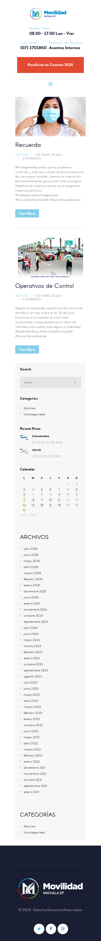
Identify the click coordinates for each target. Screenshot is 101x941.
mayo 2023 (32, 694)
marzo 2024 (32, 646)
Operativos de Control (44, 286)
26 (41, 505)
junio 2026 (31, 555)
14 (59, 494)
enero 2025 (32, 603)
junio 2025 (31, 597)
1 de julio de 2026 (46, 456)
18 (33, 499)
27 (50, 505)
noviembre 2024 (35, 609)
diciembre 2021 (35, 767)
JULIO (36, 450)
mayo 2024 (32, 640)
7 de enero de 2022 (48, 154)
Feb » (33, 515)
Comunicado (40, 436)
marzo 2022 (32, 749)
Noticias (21, 154)
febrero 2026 (33, 579)
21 (59, 499)
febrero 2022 (33, 755)
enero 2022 (32, 761)
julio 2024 (31, 628)
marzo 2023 (32, 707)
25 (33, 505)
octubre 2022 (33, 725)
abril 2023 (31, 701)
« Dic (23, 515)
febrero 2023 (33, 713)
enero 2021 (31, 792)
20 (50, 499)
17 (24, 499)
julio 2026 (31, 549)
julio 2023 (31, 682)
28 (59, 505)
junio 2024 (31, 634)
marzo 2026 (32, 573)
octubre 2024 (33, 615)
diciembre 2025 (35, 591)
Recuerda (28, 145)
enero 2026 (32, 585)
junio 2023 (31, 688)
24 (24, 505)
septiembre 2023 (36, 670)
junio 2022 (31, 731)
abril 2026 (31, 567)
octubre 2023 (33, 664)
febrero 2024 (33, 652)
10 (24, 494)
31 (24, 510)
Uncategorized (34, 414)
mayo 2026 (32, 561)
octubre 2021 (33, 780)
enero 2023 (32, 719)
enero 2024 (32, 658)
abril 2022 (31, 743)
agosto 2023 (33, 676)
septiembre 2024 (36, 621)
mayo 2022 (32, 737)
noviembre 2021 (35, 773)
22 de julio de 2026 (47, 442)
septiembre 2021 (35, 786)
